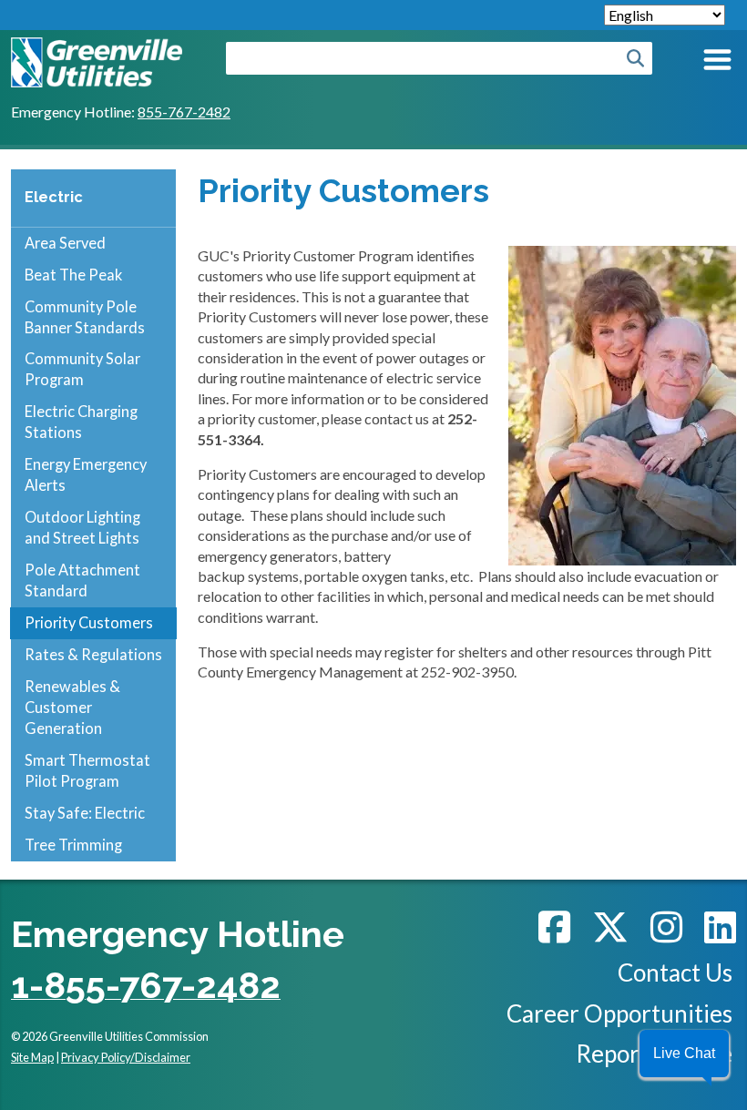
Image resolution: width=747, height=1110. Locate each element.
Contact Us (675, 972)
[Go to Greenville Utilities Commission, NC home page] (96, 47)
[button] (684, 1053)
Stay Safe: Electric (85, 812)
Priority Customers (89, 622)
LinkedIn (720, 927)
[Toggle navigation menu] (716, 63)
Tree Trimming (73, 844)
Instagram (666, 927)
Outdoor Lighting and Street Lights (82, 527)
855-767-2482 (184, 111)
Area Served (65, 242)
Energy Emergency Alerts (86, 474)
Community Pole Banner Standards (85, 317)
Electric (54, 197)
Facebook (554, 927)
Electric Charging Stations (81, 421)
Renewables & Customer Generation (72, 707)
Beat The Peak (73, 274)
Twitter (610, 927)
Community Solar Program (82, 369)
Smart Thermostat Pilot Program (87, 770)
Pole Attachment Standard (82, 580)
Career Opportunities (619, 1013)
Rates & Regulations (93, 654)
